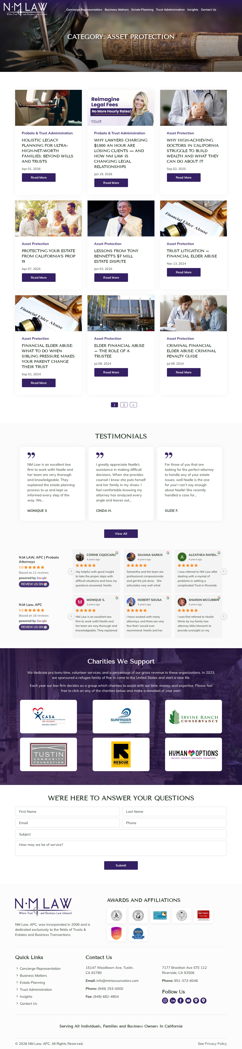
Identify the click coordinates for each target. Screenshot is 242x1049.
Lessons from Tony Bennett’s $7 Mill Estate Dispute (116, 256)
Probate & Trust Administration (47, 133)
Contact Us (208, 9)
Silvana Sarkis (150, 555)
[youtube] (188, 1001)
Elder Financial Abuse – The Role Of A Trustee (119, 350)
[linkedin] (173, 1001)
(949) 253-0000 (110, 988)
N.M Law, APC (30, 604)
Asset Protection (180, 133)
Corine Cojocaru (101, 555)
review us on (32, 584)
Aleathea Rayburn (204, 555)
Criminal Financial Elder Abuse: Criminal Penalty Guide (191, 350)
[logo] (43, 901)
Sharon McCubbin (204, 600)
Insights (193, 9)
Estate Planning (142, 9)
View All (121, 533)
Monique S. (96, 600)
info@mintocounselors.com (117, 980)
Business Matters (117, 9)
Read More (39, 177)
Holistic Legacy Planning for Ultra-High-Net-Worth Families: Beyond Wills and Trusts (47, 151)
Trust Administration (170, 9)
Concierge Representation (84, 9)
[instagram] (165, 1001)
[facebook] (181, 1001)
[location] (196, 1001)
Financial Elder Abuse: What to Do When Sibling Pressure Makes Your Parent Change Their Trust (48, 356)
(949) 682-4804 (106, 996)
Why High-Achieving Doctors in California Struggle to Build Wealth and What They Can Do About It (193, 151)
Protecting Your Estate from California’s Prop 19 (48, 256)
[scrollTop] (232, 1028)
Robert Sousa (150, 600)
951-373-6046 (186, 980)
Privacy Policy (216, 1043)
